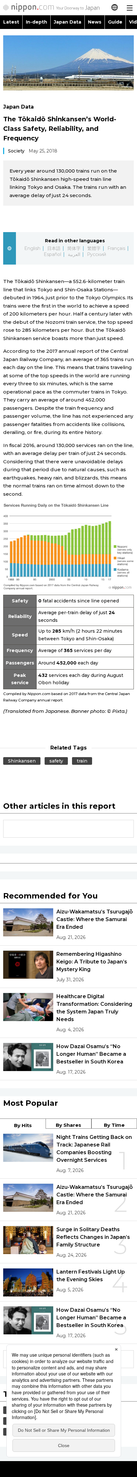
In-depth (36, 22)
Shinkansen (22, 761)
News (94, 22)
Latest (11, 22)
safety (56, 761)
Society (16, 151)
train (82, 761)
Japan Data (67, 22)
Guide (115, 22)
